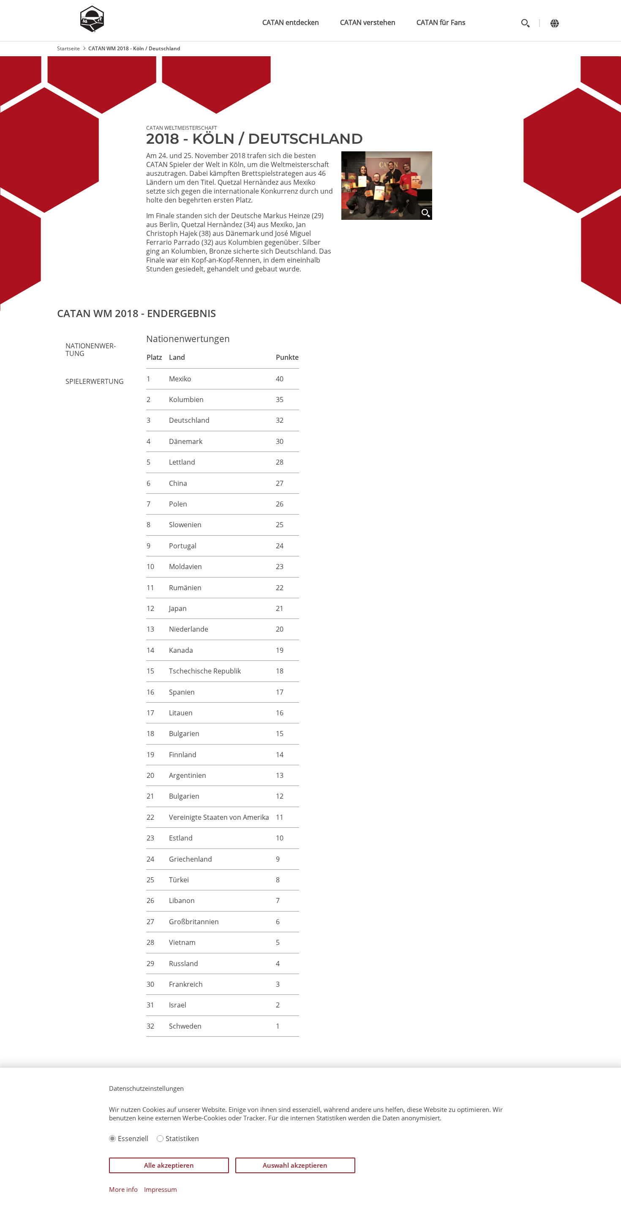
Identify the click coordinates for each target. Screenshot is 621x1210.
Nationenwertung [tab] (90, 349)
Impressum (160, 1189)
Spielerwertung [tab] (94, 381)
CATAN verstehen (367, 22)
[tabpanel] (353, 694)
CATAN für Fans (441, 22)
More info (123, 1189)
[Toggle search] (525, 23)
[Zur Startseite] (92, 29)
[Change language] (554, 23)
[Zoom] (426, 214)
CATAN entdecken (290, 22)
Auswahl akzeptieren (295, 1165)
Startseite (68, 48)
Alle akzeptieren (169, 1165)
